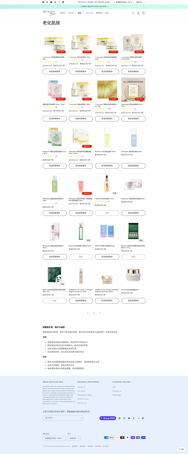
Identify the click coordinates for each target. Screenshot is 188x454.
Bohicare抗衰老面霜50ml (130, 290)
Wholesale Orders (84, 395)
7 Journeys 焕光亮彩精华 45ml (79, 57)
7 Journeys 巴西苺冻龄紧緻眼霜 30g (106, 58)
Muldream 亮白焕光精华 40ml (105, 151)
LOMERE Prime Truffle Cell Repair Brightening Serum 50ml (81, 290)
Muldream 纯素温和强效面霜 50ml (133, 199)
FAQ (114, 387)
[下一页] (100, 312)
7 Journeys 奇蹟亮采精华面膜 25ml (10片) (131, 58)
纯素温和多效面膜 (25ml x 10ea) (54, 104)
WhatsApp (117, 395)
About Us (81, 387)
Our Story (81, 391)
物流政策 (98, 446)
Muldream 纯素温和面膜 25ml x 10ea (132, 105)
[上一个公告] (74, 2)
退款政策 (75, 446)
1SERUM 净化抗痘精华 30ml (104, 199)
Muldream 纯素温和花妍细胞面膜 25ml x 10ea (80, 152)
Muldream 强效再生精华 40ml (131, 151)
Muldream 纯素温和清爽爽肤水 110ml (53, 199)
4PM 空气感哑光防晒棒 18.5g (104, 246)
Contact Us (82, 403)
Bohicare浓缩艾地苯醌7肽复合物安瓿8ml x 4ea (133, 247)
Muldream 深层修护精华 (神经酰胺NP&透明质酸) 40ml (80, 199)
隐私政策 (82, 446)
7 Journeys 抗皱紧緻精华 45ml (79, 104)
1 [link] (87, 312)
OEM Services (83, 399)
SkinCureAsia (52, 446)
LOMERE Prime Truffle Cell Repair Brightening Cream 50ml (107, 290)
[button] (71, 13)
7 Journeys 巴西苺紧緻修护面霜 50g (53, 58)
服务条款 (90, 446)
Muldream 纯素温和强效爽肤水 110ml (53, 247)
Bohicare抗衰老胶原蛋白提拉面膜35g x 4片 (54, 290)
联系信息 (106, 446)
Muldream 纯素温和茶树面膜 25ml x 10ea (54, 152)
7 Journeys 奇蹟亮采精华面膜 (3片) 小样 (106, 105)
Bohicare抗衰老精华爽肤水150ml (80, 246)
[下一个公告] (114, 2)
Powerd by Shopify (63, 446)
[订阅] (81, 418)
